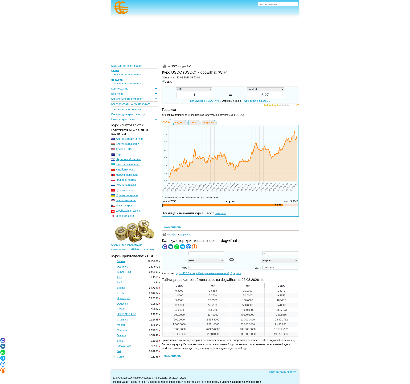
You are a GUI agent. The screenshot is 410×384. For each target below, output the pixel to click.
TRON (120, 293)
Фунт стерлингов (126, 200)
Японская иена (125, 215)
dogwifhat (117, 80)
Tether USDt (124, 272)
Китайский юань (125, 169)
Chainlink (122, 319)
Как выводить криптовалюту (128, 114)
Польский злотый (126, 180)
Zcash (120, 309)
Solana (121, 287)
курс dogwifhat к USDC (257, 100)
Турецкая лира (124, 190)
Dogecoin (122, 303)
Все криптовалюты (164, 66)
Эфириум (122, 266)
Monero (121, 325)
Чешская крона (125, 205)
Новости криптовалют (124, 119)
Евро (119, 154)
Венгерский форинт (127, 144)
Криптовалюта (119, 88)
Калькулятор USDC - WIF (205, 100)
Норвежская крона (127, 174)
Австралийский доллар (129, 138)
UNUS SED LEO (126, 314)
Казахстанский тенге (128, 164)
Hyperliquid (123, 298)
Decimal (121, 335)
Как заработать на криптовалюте (130, 104)
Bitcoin (121, 261)
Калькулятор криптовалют (126, 66)
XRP (119, 277)
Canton (121, 356)
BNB (119, 282)
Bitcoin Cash (124, 346)
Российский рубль (126, 185)
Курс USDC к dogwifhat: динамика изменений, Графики (208, 273)
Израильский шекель (128, 159)
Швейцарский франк (128, 210)
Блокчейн (117, 94)
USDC (115, 71)
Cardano (122, 330)
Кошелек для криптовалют (127, 99)
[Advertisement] (205, 39)
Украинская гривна (127, 195)
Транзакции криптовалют (126, 109)
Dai (119, 351)
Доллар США (124, 149)
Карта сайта (275, 372)
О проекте (290, 372)
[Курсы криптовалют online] (121, 8)
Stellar (120, 340)
